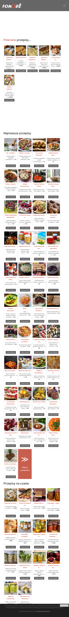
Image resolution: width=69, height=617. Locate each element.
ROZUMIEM (64, 605)
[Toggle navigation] (64, 5)
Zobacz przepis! (9, 70)
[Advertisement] (34, 23)
